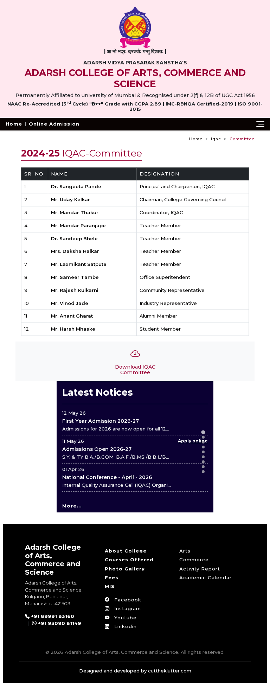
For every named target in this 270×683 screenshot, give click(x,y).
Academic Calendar (205, 577)
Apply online (193, 440)
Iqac (216, 138)
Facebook (126, 599)
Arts (185, 551)
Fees (111, 577)
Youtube (124, 617)
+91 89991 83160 (52, 616)
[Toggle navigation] (260, 124)
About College (126, 551)
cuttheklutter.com (169, 671)
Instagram (126, 608)
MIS (110, 586)
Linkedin (124, 626)
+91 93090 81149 (59, 623)
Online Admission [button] (54, 124)
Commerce (194, 559)
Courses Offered (129, 559)
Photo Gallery (125, 569)
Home (14, 124)
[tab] (203, 432)
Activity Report (199, 569)
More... (72, 506)
